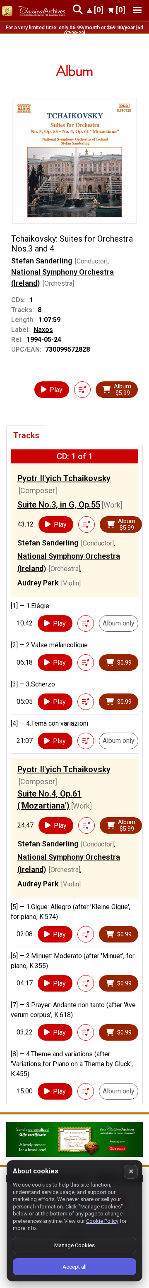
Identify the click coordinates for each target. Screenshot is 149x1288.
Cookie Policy (102, 1221)
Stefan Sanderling (41, 260)
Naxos (43, 330)
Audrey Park (37, 582)
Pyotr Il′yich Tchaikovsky (64, 478)
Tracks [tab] (26, 435)
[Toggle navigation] (137, 10)
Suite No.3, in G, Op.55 (58, 505)
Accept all (74, 1267)
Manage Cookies (74, 1245)
